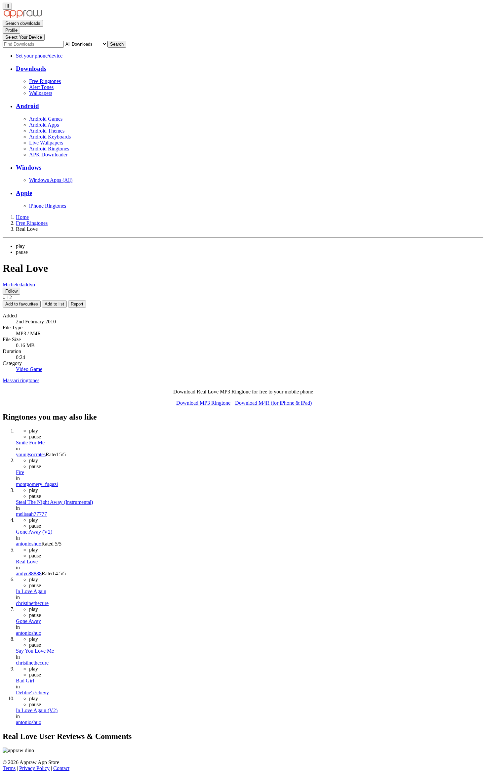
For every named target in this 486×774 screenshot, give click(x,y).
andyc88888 (29, 573)
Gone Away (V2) (34, 532)
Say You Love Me (35, 651)
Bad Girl (25, 680)
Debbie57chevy (32, 692)
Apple (24, 192)
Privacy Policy (34, 768)
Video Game (29, 369)
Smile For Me (30, 442)
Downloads (31, 68)
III (7, 6)
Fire (20, 472)
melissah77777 (31, 514)
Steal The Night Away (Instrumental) (54, 502)
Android (27, 105)
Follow (11, 291)
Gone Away (28, 621)
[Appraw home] (23, 17)
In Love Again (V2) (37, 710)
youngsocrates (31, 454)
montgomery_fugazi (37, 484)
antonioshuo (28, 544)
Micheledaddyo (19, 284)
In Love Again (31, 591)
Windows (28, 167)
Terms (9, 768)
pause (22, 252)
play (20, 246)
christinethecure (32, 603)
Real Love (27, 561)
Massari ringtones (21, 380)
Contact (61, 768)
